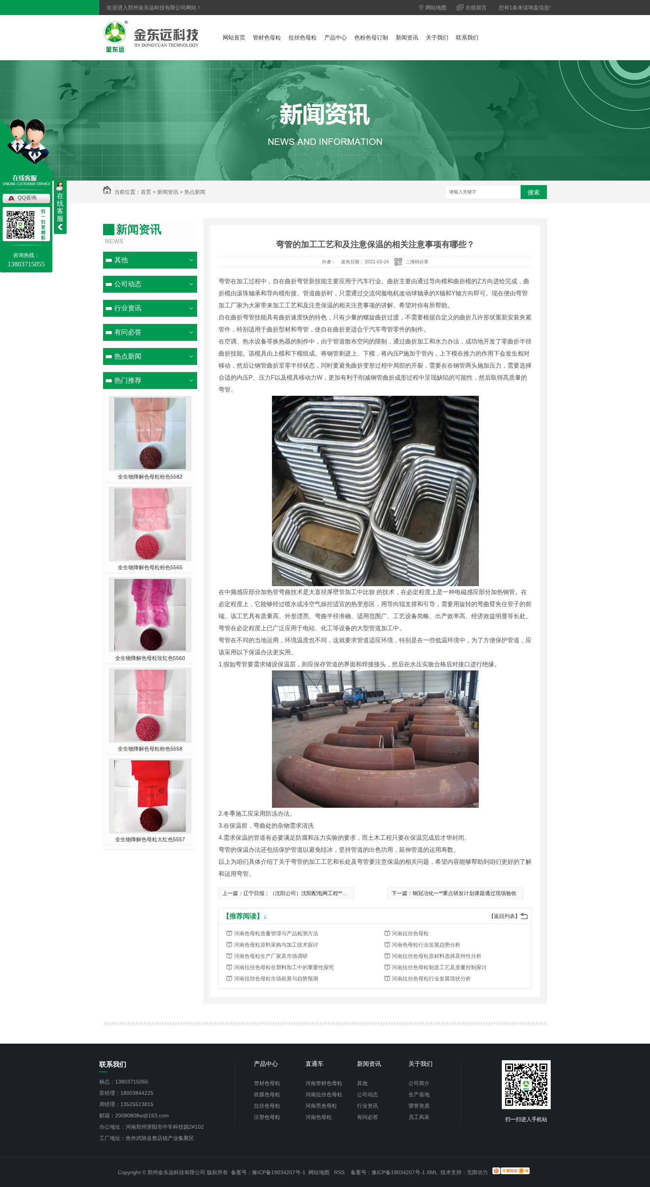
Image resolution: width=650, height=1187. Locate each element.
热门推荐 (127, 380)
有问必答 (127, 332)
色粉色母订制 (371, 37)
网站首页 (234, 37)
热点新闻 (194, 192)
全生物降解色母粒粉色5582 (150, 477)
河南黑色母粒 (321, 1106)
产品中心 (335, 37)
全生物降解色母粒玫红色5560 (150, 658)
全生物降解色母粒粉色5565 (150, 567)
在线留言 (475, 8)
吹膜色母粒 (267, 1094)
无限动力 (477, 1172)
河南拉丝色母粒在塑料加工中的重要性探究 (284, 967)
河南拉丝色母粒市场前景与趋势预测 (276, 979)
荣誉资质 (419, 1106)
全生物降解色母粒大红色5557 (150, 839)
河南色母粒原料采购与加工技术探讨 (276, 945)
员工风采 (419, 1117)
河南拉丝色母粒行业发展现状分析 (431, 979)
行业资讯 (127, 308)
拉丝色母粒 (303, 37)
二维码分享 (417, 261)
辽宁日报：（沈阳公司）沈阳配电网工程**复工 (297, 893)
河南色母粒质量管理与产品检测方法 (276, 933)
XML (432, 1172)
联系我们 (467, 37)
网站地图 (435, 8)
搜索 (534, 192)
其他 (121, 260)
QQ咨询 (27, 198)
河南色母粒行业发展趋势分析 (426, 945)
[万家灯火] (511, 1172)
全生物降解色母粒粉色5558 (150, 749)
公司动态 (127, 284)
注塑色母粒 (267, 1117)
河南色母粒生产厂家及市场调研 (271, 956)
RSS (339, 1172)
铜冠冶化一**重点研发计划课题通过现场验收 (464, 893)
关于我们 (437, 37)
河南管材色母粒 (323, 1083)
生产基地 (419, 1094)
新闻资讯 (407, 37)
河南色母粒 (318, 1117)
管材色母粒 (267, 37)
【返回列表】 (504, 916)
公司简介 (419, 1083)
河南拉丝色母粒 (410, 933)
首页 (146, 192)
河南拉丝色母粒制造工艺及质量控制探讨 (439, 967)
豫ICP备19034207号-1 (278, 1172)
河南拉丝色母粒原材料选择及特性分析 (436, 956)
